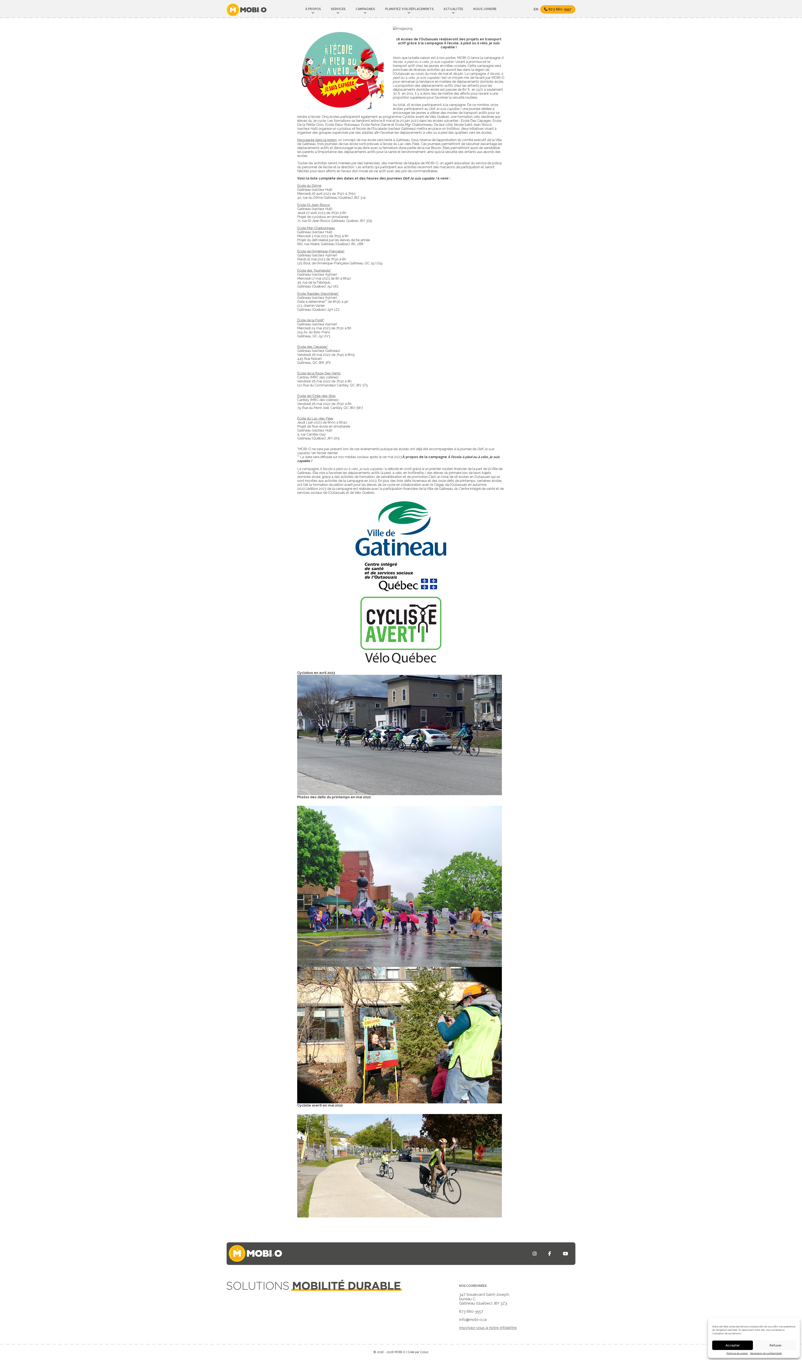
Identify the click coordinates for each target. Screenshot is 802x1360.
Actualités (453, 9)
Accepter (733, 1345)
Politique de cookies (737, 1353)
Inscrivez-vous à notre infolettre (488, 1328)
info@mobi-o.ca (473, 1319)
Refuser (775, 1345)
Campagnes (365, 9)
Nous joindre (485, 9)
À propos (313, 9)
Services (338, 9)
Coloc (424, 1352)
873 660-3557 (560, 9)
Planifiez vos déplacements (409, 9)
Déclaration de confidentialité (766, 1353)
